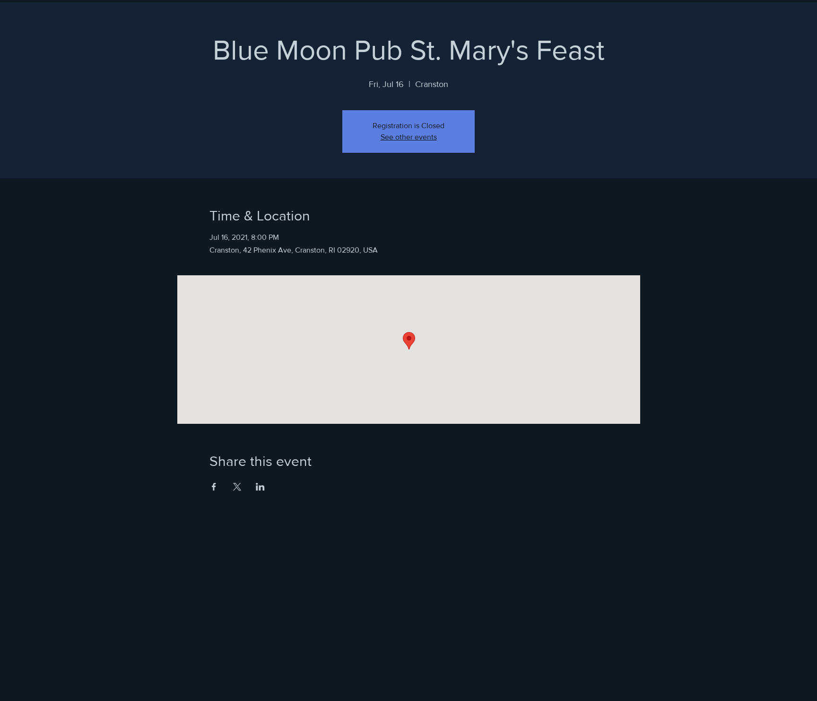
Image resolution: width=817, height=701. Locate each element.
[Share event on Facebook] (213, 487)
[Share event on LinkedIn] (260, 487)
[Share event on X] (237, 487)
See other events (409, 137)
